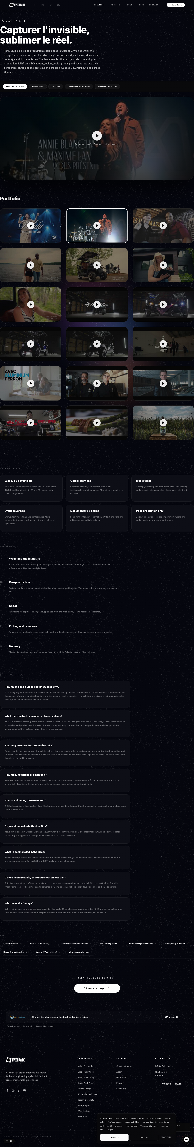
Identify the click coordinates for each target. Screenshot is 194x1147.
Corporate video (10, 943)
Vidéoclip (56, 86)
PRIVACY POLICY (166, 1137)
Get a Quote (177, 5)
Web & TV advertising (40, 943)
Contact (154, 5)
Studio (131, 5)
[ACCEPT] (114, 1137)
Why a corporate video (79, 952)
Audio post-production (175, 943)
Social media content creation (74, 943)
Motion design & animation (141, 943)
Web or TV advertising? (46, 952)
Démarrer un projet (94, 988)
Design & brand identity (13, 952)
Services (99, 5)
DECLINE (144, 1137)
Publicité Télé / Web (15, 86)
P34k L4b (115, 5)
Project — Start (171, 1084)
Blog (142, 5)
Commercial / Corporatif (79, 86)
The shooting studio (108, 943)
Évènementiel (38, 86)
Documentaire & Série (107, 86)
